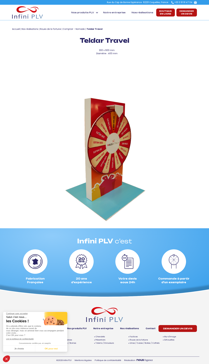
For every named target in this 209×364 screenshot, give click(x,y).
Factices (134, 336)
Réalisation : (130, 360)
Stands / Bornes (68, 343)
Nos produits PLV (82, 12)
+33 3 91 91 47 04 (183, 2)
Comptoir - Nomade (74, 29)
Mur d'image (170, 336)
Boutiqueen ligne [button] (165, 12)
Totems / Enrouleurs (104, 343)
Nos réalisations (142, 12)
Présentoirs (100, 340)
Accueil (16, 29)
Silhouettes (169, 340)
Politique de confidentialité (108, 360)
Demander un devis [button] (186, 12)
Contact (150, 328)
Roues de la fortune (50, 29)
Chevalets (100, 336)
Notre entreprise (114, 12)
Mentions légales (83, 360)
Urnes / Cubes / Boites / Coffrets (145, 343)
